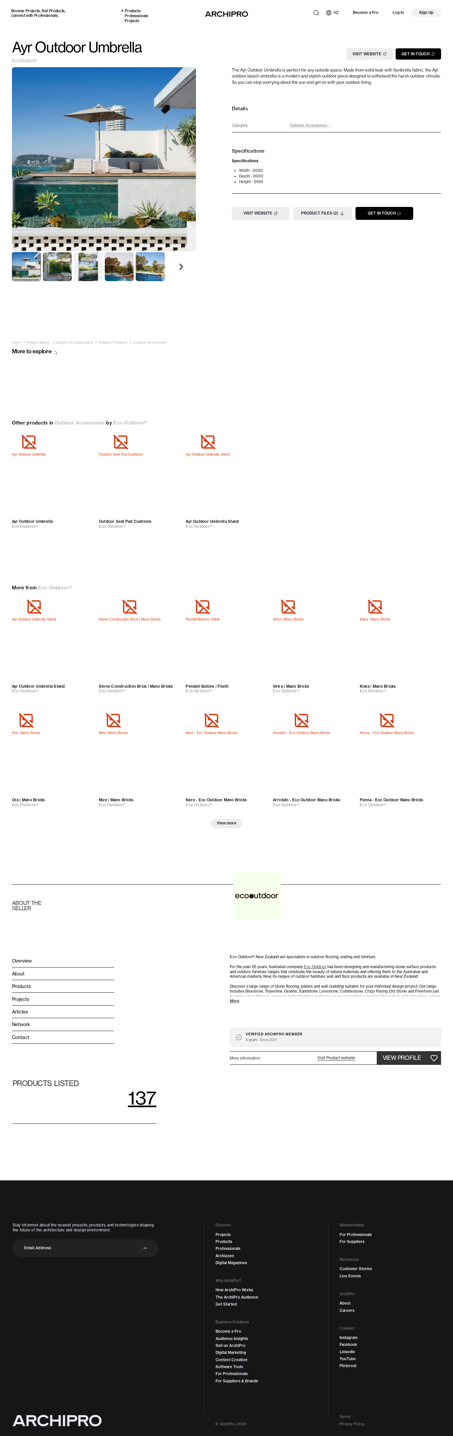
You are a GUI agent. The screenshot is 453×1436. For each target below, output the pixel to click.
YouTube (348, 1359)
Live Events (350, 1276)
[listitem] (16, 342)
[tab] (26, 266)
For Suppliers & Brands (237, 1381)
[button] (336, 1058)
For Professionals (232, 1373)
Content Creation (231, 1360)
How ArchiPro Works (234, 1290)
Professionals (46, 15)
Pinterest (348, 1365)
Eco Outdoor (315, 967)
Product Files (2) (319, 213)
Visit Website (367, 53)
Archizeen (225, 1256)
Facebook (348, 1344)
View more (226, 823)
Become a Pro (365, 12)
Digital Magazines (231, 1263)
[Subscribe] (145, 1248)
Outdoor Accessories (80, 423)
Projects (33, 11)
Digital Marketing (231, 1352)
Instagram (348, 1337)
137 (142, 1098)
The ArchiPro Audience (237, 1297)
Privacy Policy (351, 1424)
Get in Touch (415, 53)
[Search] (316, 13)
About (345, 1303)
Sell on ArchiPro (230, 1345)
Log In (398, 12)
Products (57, 11)
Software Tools (229, 1366)
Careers (347, 1310)
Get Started (226, 1304)
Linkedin (347, 1352)
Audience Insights (232, 1338)
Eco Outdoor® (24, 60)
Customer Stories (356, 1268)
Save (83, 442)
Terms (345, 1416)
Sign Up (426, 12)
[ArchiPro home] (226, 14)
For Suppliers (352, 1241)
